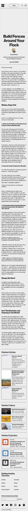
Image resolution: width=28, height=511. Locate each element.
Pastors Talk (12, 450)
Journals (16, 489)
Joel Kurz (15, 54)
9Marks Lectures (13, 460)
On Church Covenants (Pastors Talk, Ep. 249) (16, 453)
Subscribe (19, 499)
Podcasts (16, 479)
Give (14, 5)
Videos (3, 483)
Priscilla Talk (12, 439)
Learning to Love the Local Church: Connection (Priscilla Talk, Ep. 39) (17, 443)
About (15, 486)
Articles (3, 479)
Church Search (5, 489)
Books (15, 483)
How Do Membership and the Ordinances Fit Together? (17, 463)
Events (3, 486)
